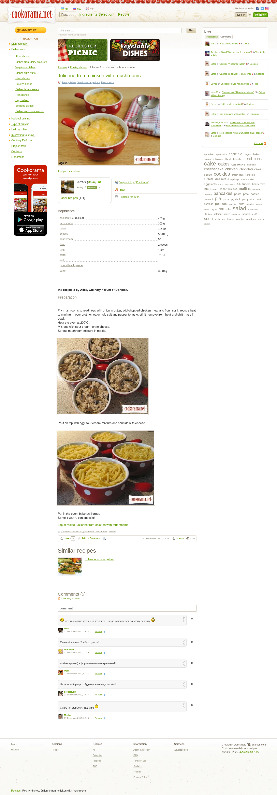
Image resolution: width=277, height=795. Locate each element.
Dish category (19, 43)
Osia (66, 670)
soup (208, 218)
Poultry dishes (23, 83)
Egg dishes (22, 100)
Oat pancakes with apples (232, 114)
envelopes (230, 184)
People (123, 14)
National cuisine (20, 118)
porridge (208, 204)
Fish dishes (22, 94)
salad (239, 208)
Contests (16, 151)
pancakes (223, 193)
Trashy (214, 52)
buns (258, 159)
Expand (75, 598)
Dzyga (214, 84)
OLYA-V (180, 538)
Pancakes (255, 114)
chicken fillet (67, 217)
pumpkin (250, 204)
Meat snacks (107, 82)
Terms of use (139, 761)
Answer (98, 631)
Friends (137, 771)
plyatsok (235, 199)
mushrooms (66, 223)
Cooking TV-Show (21, 140)
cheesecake (213, 169)
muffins (245, 189)
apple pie (235, 154)
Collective (97, 755)
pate (246, 194)
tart (223, 219)
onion (63, 228)
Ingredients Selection (96, 14)
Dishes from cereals (27, 89)
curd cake (250, 175)
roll (221, 209)
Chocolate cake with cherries (235, 84)
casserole (238, 164)
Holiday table (19, 129)
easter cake (247, 179)
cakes (224, 164)
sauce (226, 214)
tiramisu (240, 219)
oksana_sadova (219, 122)
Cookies (254, 64)
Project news (19, 145)
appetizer (209, 154)
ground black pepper (71, 265)
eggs (220, 184)
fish (238, 184)
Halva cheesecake (229, 43)
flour (62, 244)
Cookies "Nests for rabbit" (232, 64)
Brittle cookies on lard (231, 104)
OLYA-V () (87, 182)
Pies (256, 84)
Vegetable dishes (25, 67)
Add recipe (29, 30)
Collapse (65, 598)
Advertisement (181, 750)
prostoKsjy (70, 692)
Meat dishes (22, 78)
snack (246, 214)
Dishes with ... (19, 49)
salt (62, 260)
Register (260, 14)
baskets (219, 159)
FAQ (135, 755)
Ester (213, 64)
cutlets (208, 179)
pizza (226, 199)
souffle (255, 214)
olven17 (214, 92)
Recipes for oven (129, 196)
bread (247, 159)
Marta (213, 43)
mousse (232, 189)
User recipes (69, 198)
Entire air (258, 143)
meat (223, 188)
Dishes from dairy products (31, 61)
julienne (112, 531)
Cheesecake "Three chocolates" (238, 92)
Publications (212, 36)
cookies (222, 174)
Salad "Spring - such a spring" (236, 52)
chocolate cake (250, 169)
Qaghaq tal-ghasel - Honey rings (235, 74)
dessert (220, 179)
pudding (233, 204)
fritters (246, 184)
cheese (64, 233)
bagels (247, 154)
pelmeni (208, 199)
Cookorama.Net (249, 752)
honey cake (258, 184)
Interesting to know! (22, 134)
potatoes (221, 203)
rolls (228, 209)
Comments (225, 36)
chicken (231, 169)
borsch (237, 159)
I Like (66, 538)
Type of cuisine (20, 124)
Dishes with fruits (25, 72)
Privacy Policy (140, 777)
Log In (241, 14)
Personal (97, 761)
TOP (95, 766)
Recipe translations (69, 171)
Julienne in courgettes (99, 559)
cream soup (238, 175)
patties (255, 194)
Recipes (67, 15)
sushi (217, 219)
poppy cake (248, 199)
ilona (66, 628)
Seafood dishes (24, 105)
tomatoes (251, 219)
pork (258, 199)
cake (210, 163)
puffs (241, 204)
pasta (237, 194)
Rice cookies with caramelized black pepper (241, 133)
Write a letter (99, 182)
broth (62, 254)
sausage (236, 214)
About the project (141, 750)
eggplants (210, 184)
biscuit (228, 159)
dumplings (233, 179)
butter (63, 270)
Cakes (246, 43)
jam (206, 188)
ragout (214, 209)
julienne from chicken (71, 531)
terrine (230, 219)
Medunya (69, 649)
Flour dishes (22, 56)
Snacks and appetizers (88, 82)
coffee (208, 174)
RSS (265, 143)
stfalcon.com (258, 744)
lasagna (214, 189)
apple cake (221, 154)
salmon (218, 214)
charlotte (251, 164)
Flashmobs (17, 156)
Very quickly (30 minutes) (134, 182)
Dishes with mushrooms (29, 111)
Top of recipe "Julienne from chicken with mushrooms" (94, 524)
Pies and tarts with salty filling (240, 125)
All (94, 750)
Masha (67, 715)
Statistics (137, 766)
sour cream (66, 239)
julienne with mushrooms (95, 531)
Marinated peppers (77, 34)
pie (218, 198)
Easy (122, 189)
